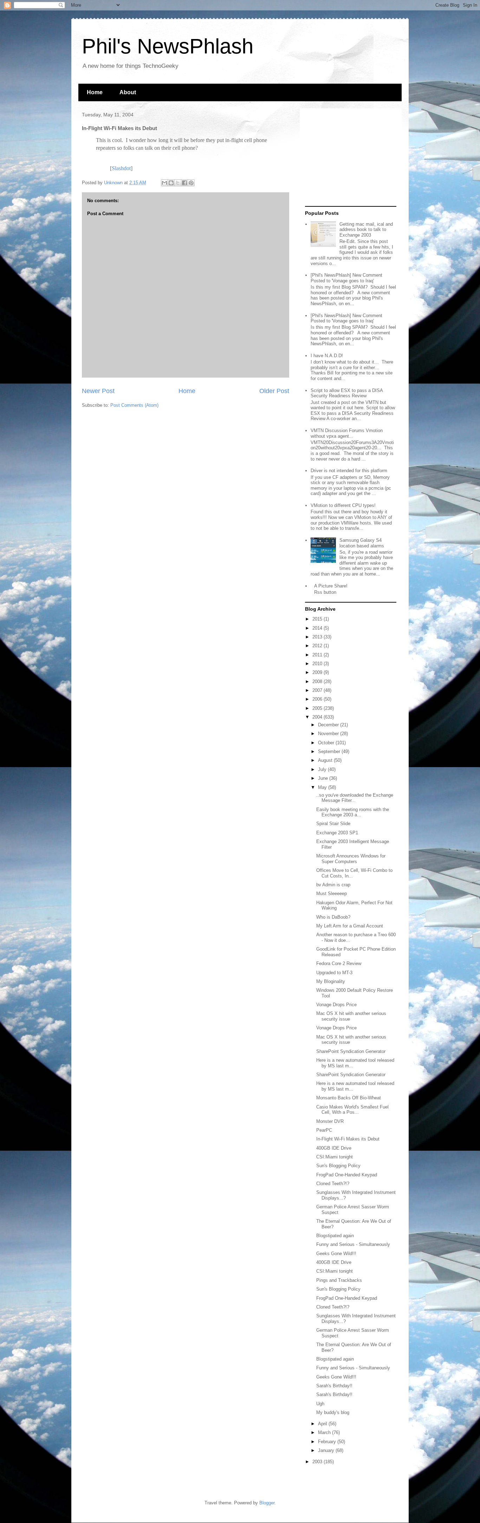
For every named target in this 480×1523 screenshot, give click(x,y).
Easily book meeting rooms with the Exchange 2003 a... (352, 812)
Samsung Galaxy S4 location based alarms (361, 543)
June (323, 778)
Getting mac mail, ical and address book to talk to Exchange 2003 (366, 229)
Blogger (266, 1502)
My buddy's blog (332, 1412)
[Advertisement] (349, 157)
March (325, 1432)
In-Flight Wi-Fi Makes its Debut (348, 1139)
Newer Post (98, 390)
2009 (318, 672)
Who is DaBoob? (333, 917)
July (323, 769)
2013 (318, 637)
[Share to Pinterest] (191, 182)
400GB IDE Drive (333, 1148)
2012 (318, 645)
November (329, 733)
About (127, 92)
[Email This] (164, 182)
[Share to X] (177, 182)
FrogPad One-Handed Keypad (346, 1174)
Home (95, 92)
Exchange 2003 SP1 (337, 832)
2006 (318, 699)
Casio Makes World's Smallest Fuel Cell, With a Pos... (352, 1109)
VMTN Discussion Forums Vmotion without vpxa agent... (347, 433)
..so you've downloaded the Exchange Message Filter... (354, 797)
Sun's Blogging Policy (338, 1165)
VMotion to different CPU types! (343, 505)
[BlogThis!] (171, 182)
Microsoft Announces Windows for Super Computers (350, 858)
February (327, 1441)
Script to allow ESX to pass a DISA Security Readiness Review (347, 393)
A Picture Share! (331, 586)
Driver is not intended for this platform (349, 470)
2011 (318, 654)
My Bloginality (330, 981)
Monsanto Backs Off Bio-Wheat (348, 1097)
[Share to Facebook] (184, 182)
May (323, 787)
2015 (318, 619)
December (329, 724)
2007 (318, 690)
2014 (318, 628)
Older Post (274, 390)
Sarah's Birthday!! (334, 1385)
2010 (318, 663)
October (327, 742)
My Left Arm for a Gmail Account (349, 925)
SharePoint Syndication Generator (350, 1051)
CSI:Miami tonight (334, 1156)
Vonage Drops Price (336, 1004)
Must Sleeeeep (331, 893)
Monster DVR (330, 1121)
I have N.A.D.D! (327, 355)
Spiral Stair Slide (333, 823)
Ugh (320, 1403)
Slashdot (121, 168)
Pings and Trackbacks (339, 1280)
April (323, 1423)
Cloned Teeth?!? (332, 1183)
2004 (318, 717)
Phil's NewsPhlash (167, 46)
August (326, 760)
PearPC (324, 1130)
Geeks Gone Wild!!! (336, 1253)
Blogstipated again (335, 1235)
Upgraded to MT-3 (334, 972)
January (327, 1450)
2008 (318, 681)
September (330, 751)
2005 (318, 708)
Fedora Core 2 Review (338, 963)
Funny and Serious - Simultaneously (353, 1244)
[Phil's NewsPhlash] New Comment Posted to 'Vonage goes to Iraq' (346, 277)
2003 (318, 1461)
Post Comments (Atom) (134, 405)
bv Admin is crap (333, 884)
